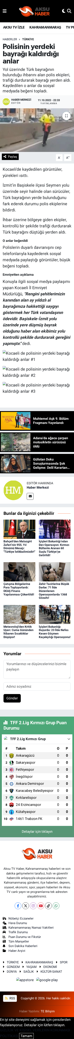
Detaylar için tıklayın (37, 831)
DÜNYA (12, 971)
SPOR (63, 962)
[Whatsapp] (56, 905)
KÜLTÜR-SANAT (51, 971)
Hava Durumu (17, 923)
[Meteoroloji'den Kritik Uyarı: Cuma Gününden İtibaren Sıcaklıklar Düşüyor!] (19, 614)
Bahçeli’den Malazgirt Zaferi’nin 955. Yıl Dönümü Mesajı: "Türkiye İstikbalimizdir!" (19, 546)
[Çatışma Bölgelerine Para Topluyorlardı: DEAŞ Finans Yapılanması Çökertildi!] (19, 571)
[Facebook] (18, 905)
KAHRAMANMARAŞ (45, 27)
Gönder (12, 698)
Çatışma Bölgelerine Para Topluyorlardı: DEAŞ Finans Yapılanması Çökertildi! (18, 589)
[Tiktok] (48, 905)
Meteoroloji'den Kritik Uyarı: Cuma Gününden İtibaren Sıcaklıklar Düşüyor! (18, 632)
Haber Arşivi (16, 951)
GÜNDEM (13, 967)
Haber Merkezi (38, 487)
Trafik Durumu (18, 932)
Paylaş (12, 157)
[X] (25, 905)
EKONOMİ (50, 967)
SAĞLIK (28, 971)
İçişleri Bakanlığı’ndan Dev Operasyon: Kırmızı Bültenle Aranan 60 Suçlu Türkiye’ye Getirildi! (54, 548)
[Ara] (69, 11)
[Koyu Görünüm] (63, 11)
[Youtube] (40, 905)
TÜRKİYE (28, 39)
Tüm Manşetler (18, 941)
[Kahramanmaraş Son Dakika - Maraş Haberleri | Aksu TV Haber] (34, 11)
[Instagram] (33, 905)
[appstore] (25, 980)
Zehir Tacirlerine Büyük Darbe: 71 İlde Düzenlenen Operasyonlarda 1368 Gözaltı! (54, 590)
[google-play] (47, 980)
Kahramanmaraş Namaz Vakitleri (31, 927)
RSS (12, 998)
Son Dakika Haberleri (22, 946)
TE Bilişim (48, 1011)
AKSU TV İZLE (14, 27)
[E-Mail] (30, 496)
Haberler (10, 39)
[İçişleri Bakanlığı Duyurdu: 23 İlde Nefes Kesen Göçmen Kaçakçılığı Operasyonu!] (55, 614)
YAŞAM (31, 967)
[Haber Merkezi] (13, 490)
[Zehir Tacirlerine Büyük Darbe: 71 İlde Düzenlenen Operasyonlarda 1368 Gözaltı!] (55, 571)
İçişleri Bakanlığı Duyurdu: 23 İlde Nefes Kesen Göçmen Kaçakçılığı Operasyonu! (55, 632)
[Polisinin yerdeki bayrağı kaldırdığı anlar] (37, 130)
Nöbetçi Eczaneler (21, 918)
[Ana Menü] (5, 11)
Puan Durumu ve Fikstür (24, 937)
